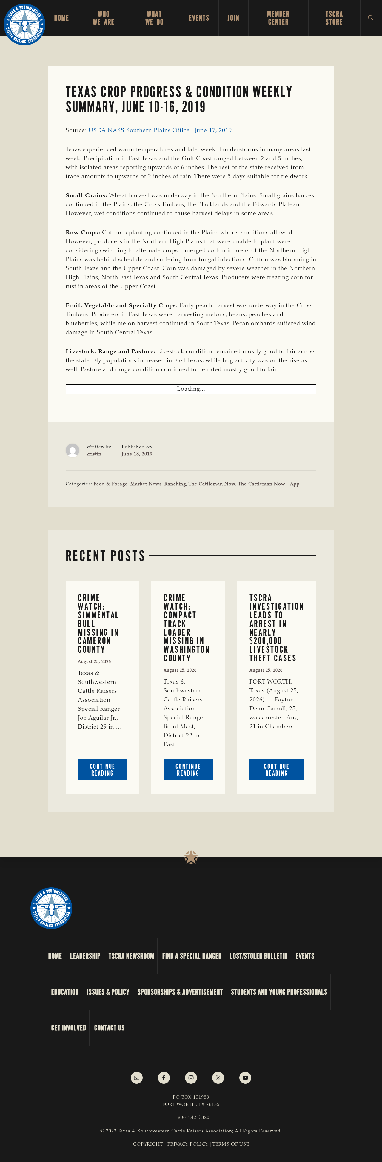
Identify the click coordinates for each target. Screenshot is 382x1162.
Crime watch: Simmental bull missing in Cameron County (99, 624)
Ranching (175, 484)
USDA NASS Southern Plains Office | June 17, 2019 (160, 131)
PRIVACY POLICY (187, 1144)
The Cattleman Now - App (269, 484)
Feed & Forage (111, 484)
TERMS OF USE (230, 1144)
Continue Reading (108, 771)
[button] (371, 18)
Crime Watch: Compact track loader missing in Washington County (187, 628)
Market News (146, 484)
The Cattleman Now (212, 484)
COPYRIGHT (148, 1144)
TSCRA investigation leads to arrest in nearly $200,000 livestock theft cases (276, 628)
